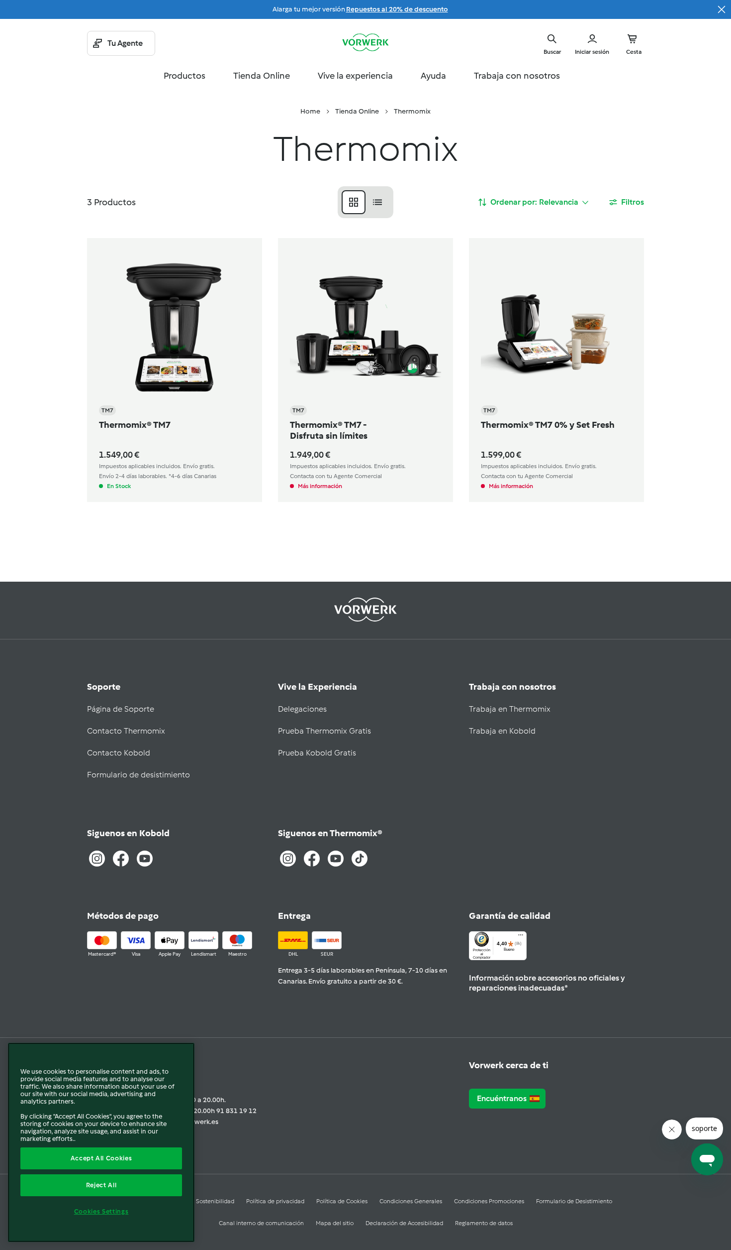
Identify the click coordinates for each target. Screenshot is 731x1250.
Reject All (101, 1185)
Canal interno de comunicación (261, 1223)
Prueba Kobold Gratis (317, 752)
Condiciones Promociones (489, 1201)
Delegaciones (302, 709)
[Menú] (521, 937)
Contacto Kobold (118, 752)
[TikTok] (359, 859)
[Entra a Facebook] (121, 859)
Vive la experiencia (355, 75)
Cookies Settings (101, 1211)
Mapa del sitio (335, 1223)
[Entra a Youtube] (145, 859)
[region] (101, 1142)
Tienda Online (261, 75)
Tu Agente (125, 43)
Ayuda (433, 75)
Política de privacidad (275, 1201)
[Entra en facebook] (312, 859)
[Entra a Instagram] (97, 859)
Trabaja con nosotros (517, 75)
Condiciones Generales (410, 1201)
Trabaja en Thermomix (509, 709)
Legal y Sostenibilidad (205, 1201)
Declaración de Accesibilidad (404, 1223)
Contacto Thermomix (126, 731)
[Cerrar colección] (721, 9)
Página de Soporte (120, 709)
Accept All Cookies (101, 1158)
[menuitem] (310, 112)
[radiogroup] (365, 202)
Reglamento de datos (484, 1223)
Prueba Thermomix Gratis (324, 731)
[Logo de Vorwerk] (365, 43)
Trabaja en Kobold (502, 731)
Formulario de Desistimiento (574, 1201)
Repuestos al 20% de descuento (397, 9)
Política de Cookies (341, 1201)
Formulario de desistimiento (138, 774)
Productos (184, 75)
